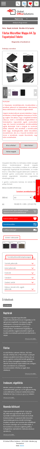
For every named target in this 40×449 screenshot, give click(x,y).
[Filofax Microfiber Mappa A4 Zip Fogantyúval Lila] (14, 245)
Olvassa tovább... (31, 339)
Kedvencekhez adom (10, 219)
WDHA (22, 446)
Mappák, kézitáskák (12, 28)
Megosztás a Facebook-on (21, 42)
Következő (35, 92)
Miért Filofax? (29, 145)
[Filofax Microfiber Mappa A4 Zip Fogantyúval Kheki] (21, 245)
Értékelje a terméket (9, 49)
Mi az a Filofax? (11, 145)
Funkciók (8, 273)
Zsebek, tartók (10, 282)
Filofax (4, 28)
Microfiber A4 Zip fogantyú (26, 28)
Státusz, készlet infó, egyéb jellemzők (14, 288)
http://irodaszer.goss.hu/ (20, 394)
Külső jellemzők (10, 268)
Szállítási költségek (9, 230)
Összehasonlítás (24, 3)
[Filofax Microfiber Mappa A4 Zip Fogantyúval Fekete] (6, 245)
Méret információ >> (35, 197)
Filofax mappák (11, 152)
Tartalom (8, 278)
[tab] (20, 263)
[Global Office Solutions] (20, 12)
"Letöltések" (26, 326)
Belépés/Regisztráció (20, 23)
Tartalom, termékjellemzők (26, 191)
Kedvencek (30, 3)
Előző (9, 92)
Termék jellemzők (11, 263)
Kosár (36, 3)
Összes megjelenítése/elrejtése (32, 257)
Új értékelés (7, 305)
